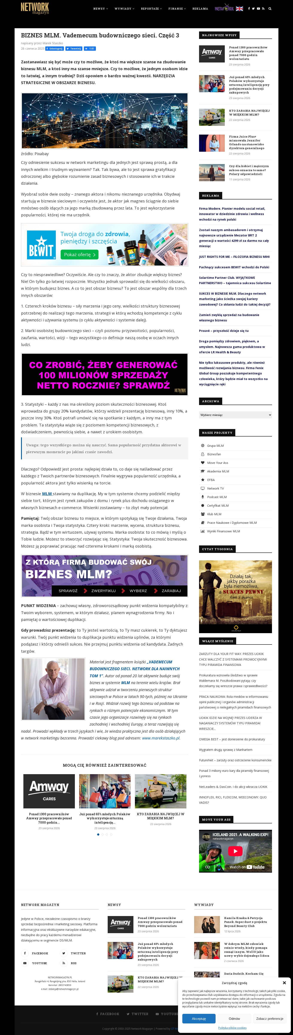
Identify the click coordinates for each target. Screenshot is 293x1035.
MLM (47, 493)
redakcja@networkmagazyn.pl (63, 988)
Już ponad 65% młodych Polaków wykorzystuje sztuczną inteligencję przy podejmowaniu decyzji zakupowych (249, 85)
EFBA (210, 480)
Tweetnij (75, 48)
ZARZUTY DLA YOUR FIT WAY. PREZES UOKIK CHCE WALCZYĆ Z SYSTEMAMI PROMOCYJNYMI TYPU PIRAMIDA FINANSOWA (233, 659)
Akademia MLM (217, 471)
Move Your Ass (217, 463)
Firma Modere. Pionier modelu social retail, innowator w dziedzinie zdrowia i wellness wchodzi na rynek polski (232, 213)
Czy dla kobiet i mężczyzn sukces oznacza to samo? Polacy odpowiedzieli (249, 170)
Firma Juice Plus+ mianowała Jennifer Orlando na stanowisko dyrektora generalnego (246, 142)
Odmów (234, 1018)
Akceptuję (199, 1018)
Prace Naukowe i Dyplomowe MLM (231, 523)
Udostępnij (55, 48)
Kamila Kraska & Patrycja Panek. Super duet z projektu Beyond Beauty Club (245, 922)
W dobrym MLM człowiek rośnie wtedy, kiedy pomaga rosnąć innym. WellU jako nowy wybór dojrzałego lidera (246, 950)
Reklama (200, 8)
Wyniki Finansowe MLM (223, 531)
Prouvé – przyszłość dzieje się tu (224, 331)
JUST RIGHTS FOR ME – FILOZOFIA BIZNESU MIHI (234, 257)
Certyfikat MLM (217, 505)
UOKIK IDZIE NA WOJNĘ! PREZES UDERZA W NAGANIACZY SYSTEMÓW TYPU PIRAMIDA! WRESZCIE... (230, 723)
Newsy (99, 8)
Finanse (175, 8)
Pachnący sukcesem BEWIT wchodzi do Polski (234, 267)
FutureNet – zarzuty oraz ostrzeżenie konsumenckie (235, 760)
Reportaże (150, 8)
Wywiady (123, 8)
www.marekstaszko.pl (161, 738)
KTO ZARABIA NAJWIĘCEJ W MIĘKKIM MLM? (160, 816)
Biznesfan (213, 454)
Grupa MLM (215, 446)
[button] (284, 983)
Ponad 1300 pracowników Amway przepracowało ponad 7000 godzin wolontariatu (248, 53)
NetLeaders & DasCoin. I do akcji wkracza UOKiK (233, 787)
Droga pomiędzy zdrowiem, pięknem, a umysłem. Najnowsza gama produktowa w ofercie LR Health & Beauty (232, 346)
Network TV (215, 488)
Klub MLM (213, 514)
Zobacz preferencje (269, 1018)
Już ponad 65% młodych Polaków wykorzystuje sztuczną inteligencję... (104, 818)
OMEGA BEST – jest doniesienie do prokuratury (232, 739)
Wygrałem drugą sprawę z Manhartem (225, 750)
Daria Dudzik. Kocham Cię (243, 974)
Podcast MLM (216, 497)
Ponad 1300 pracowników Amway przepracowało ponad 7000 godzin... (49, 818)
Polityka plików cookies (232, 1028)
